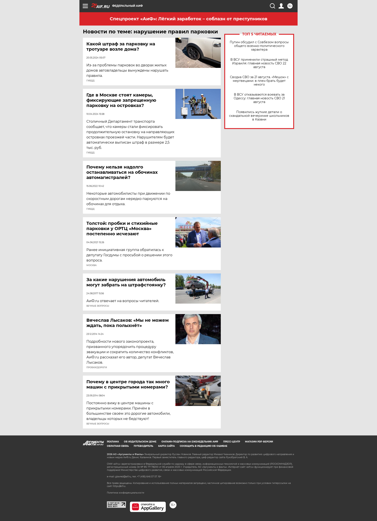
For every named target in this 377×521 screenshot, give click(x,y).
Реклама (113, 441)
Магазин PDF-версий (259, 441)
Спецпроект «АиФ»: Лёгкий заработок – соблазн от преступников (188, 18)
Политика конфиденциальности (125, 492)
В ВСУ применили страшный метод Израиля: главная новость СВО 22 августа (259, 63)
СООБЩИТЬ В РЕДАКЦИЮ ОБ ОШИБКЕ (203, 446)
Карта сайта (166, 446)
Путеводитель (143, 446)
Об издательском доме (140, 441)
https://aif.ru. (119, 486)
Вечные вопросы (97, 306)
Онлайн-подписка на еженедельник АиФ (189, 441)
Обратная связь (118, 446)
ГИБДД (90, 81)
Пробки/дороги (96, 367)
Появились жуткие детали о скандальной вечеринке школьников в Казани (259, 115)
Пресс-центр (231, 441)
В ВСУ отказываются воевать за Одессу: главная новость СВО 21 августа (259, 98)
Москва (91, 265)
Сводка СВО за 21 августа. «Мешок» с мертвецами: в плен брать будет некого (259, 80)
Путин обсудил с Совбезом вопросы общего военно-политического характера (259, 46)
